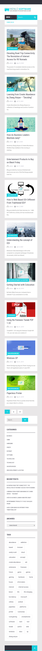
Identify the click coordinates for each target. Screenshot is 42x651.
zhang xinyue (13, 636)
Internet (9, 451)
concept (22, 557)
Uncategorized (13, 353)
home (31, 577)
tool (28, 621)
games (28, 572)
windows (12, 631)
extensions (12, 567)
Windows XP (12, 358)
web (27, 626)
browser (20, 547)
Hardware (11, 315)
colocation (12, 557)
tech (20, 621)
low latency (12, 597)
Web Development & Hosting (18, 280)
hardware (21, 577)
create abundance (15, 562)
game (19, 572)
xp (27, 631)
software (12, 621)
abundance (12, 542)
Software (10, 455)
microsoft (24, 597)
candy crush (13, 552)
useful (19, 626)
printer (11, 612)
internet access (23, 587)
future (11, 572)
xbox (20, 631)
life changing (28, 592)
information (21, 582)
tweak (11, 626)
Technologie (12, 48)
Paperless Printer (14, 393)
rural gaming (13, 617)
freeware (23, 567)
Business (11, 130)
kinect (11, 592)
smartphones (26, 617)
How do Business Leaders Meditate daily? (19, 497)
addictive (24, 542)
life (18, 592)
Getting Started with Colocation (20, 284)
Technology (12, 195)
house (11, 582)
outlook (20, 602)
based (11, 547)
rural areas (21, 612)
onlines (11, 602)
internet (11, 587)
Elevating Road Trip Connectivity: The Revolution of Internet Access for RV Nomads (21, 56)
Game (8, 439)
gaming (11, 577)
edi (26, 562)
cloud (23, 552)
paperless (12, 607)
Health (10, 90)
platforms (23, 607)
